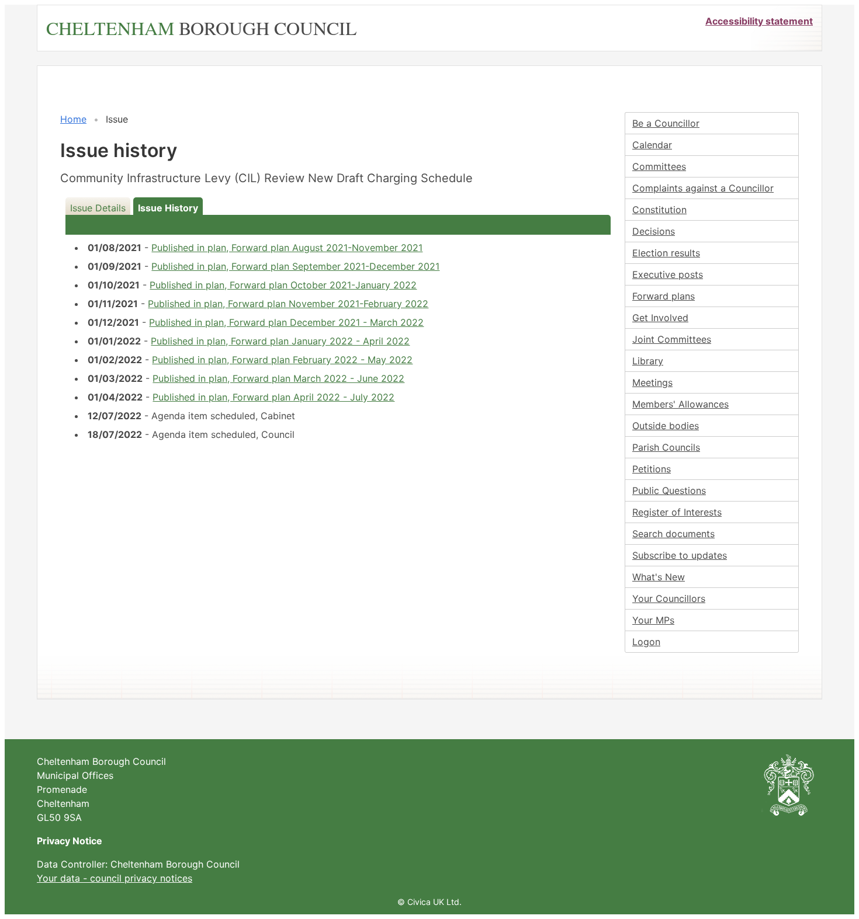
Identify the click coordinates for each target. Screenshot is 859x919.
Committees (659, 166)
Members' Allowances (680, 404)
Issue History (168, 208)
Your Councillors (668, 598)
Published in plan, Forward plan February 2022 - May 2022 (282, 359)
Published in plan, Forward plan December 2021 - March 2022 (286, 322)
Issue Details (98, 208)
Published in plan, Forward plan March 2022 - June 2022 (278, 378)
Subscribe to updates (679, 555)
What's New (658, 577)
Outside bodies (665, 425)
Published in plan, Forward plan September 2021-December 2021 (295, 266)
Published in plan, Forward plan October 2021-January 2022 (283, 285)
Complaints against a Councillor (703, 188)
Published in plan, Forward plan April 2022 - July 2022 (273, 397)
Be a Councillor (665, 123)
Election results (666, 253)
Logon (646, 642)
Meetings (652, 382)
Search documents (673, 533)
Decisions (653, 231)
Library (647, 361)
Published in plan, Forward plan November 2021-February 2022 (288, 303)
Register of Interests (677, 512)
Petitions (651, 469)
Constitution (659, 209)
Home (73, 119)
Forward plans (663, 296)
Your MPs (653, 620)
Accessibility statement (759, 21)
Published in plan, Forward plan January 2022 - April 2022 (280, 341)
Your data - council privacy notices (114, 878)
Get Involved (660, 317)
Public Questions (669, 490)
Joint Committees (671, 339)
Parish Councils (666, 447)
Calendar (652, 145)
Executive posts (667, 274)
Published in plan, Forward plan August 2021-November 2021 (286, 247)
